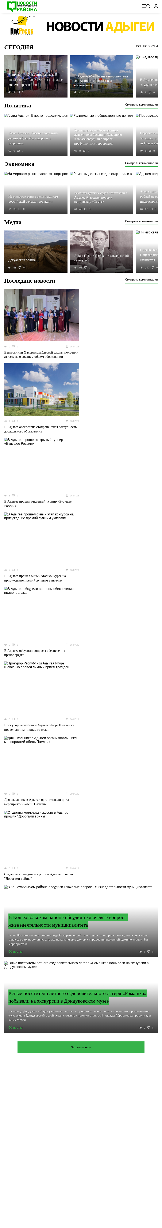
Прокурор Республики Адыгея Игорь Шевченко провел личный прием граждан (39, 727)
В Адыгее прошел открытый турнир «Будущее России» (38, 504)
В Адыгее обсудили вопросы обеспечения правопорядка (34, 653)
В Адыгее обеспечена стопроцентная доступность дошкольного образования (40, 429)
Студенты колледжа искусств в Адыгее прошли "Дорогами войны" (38, 876)
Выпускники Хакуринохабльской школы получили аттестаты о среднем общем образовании (41, 355)
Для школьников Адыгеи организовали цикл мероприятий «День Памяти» (36, 802)
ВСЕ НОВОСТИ (147, 46)
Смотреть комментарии (141, 104)
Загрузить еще (81, 1047)
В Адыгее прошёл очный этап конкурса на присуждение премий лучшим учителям (35, 578)
